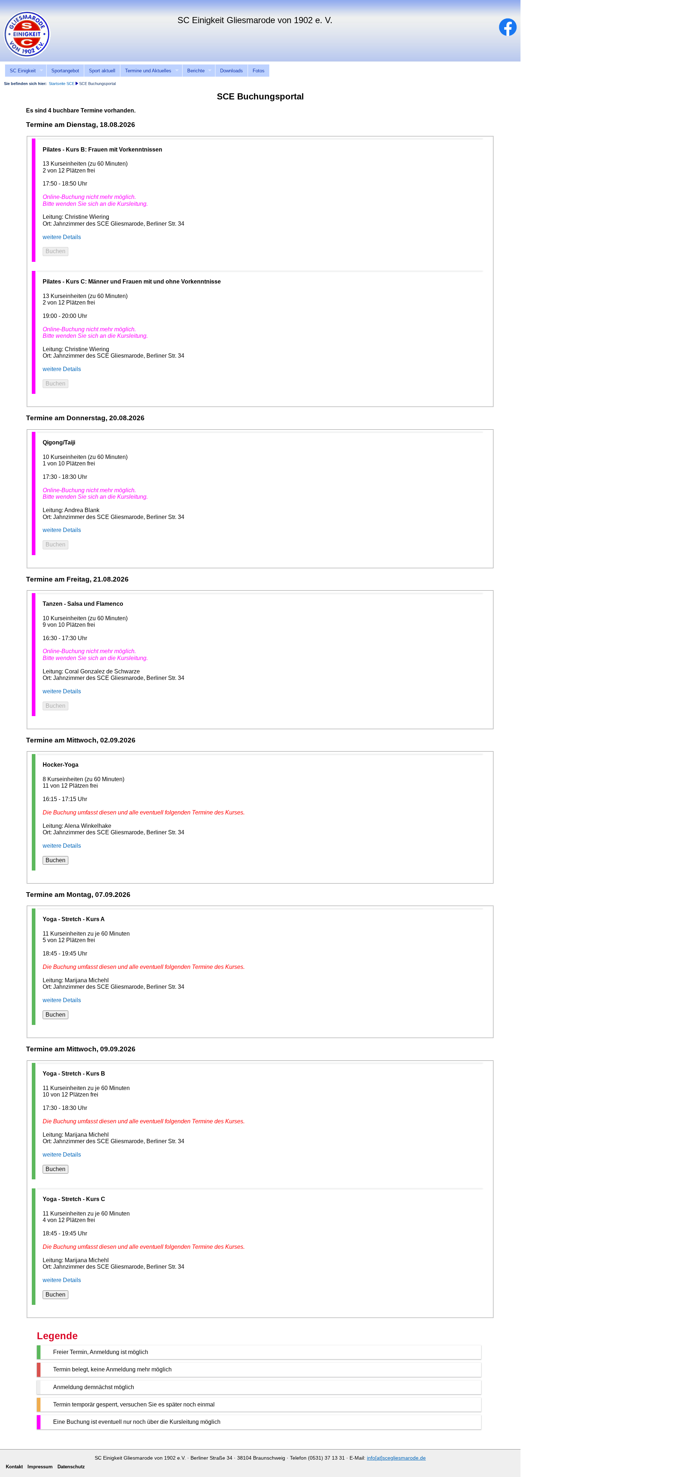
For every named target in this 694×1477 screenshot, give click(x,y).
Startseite (620, 4)
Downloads (231, 70)
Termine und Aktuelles (145, 71)
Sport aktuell (102, 70)
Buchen (55, 251)
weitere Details (62, 237)
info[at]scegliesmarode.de (396, 1458)
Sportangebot (65, 70)
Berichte (193, 71)
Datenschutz (71, 1466)
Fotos (259, 70)
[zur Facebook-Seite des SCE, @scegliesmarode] (511, 34)
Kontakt (648, 4)
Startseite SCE (61, 83)
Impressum (678, 4)
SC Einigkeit (20, 71)
